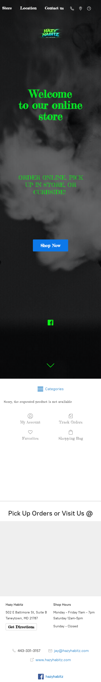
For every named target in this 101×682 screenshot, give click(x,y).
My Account (30, 422)
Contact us (54, 8)
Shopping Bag (70, 438)
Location (28, 8)
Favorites (30, 438)
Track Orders (70, 422)
